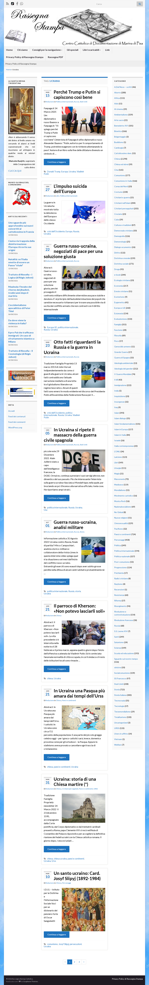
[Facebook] (17, 3)
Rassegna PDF (55, 57)
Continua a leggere (56, 162)
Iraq (116, 407)
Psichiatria (119, 573)
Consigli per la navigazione (46, 49)
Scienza (117, 648)
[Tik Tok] (12, 3)
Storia (82, 532)
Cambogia (118, 147)
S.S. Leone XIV (120, 631)
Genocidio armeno (122, 346)
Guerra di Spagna (122, 357)
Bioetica (118, 131)
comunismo (52, 944)
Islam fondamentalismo (124, 424)
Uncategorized (121, 722)
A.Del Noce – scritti (123, 87)
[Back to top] (142, 978)
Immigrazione (120, 385)
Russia (76, 102)
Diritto (117, 252)
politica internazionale (68, 327)
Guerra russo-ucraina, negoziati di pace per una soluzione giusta (73, 251)
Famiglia (117, 324)
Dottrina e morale (122, 258)
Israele (117, 440)
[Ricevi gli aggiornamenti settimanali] (21, 3)
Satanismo (119, 642)
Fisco (116, 341)
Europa (64, 171)
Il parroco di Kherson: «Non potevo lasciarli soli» (79, 608)
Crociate (118, 214)
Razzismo (118, 584)
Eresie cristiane (121, 291)
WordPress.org (15, 427)
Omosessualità (121, 523)
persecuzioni (76, 944)
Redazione (50, 102)
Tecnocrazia (119, 700)
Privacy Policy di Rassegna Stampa (24, 57)
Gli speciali (72, 49)
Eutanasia (118, 313)
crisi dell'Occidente (56, 231)
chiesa (50, 678)
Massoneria (119, 479)
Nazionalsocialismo (122, 506)
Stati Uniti (83, 102)
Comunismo (119, 175)
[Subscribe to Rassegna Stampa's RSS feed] (7, 3)
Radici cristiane (121, 578)
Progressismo (120, 567)
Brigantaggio (120, 136)
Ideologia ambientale (123, 363)
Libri (57, 196)
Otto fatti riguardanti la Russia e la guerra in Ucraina (72, 347)
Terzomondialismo (122, 711)
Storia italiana (120, 695)
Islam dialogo (120, 418)
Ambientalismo (121, 114)
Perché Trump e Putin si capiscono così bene (77, 94)
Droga (117, 269)
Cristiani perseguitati (70, 789)
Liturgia (117, 468)
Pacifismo (118, 529)
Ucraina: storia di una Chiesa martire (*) (75, 781)
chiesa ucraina (60, 858)
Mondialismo (120, 490)
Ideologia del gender (123, 368)
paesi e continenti (62, 767)
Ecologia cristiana (122, 280)
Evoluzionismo (120, 319)
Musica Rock (120, 501)
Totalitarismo (120, 717)
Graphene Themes (30, 981)
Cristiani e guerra (122, 197)
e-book (117, 274)
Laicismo (118, 457)
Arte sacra (119, 120)
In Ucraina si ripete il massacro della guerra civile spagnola (70, 435)
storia (78, 591)
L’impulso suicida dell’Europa (70, 188)
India (116, 390)
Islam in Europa (121, 429)
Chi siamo (22, 49)
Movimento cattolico (123, 495)
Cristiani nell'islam (122, 203)
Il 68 (116, 379)
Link (107, 49)
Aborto (117, 92)
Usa (45, 510)
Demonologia (120, 241)
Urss (54, 861)
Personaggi (66, 883)
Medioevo (118, 484)
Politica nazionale (122, 556)
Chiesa (58, 615)
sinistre (117, 667)
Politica (117, 545)
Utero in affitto (121, 733)
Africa (117, 98)
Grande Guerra (121, 352)
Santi (116, 636)
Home (9, 49)
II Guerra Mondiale (122, 374)
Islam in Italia (120, 435)
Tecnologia (119, 706)
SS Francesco (120, 678)
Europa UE (52, 327)
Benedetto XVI (121, 125)
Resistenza (119, 595)
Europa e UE (119, 308)
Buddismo (118, 142)
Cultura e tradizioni (122, 225)
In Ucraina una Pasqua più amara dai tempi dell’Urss (79, 693)
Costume (118, 192)
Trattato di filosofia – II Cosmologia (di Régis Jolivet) (20, 353)
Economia (118, 286)
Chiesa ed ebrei (121, 164)
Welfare (117, 744)
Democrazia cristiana (123, 230)
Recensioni (119, 589)
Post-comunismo (122, 562)
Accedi (11, 411)
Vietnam (118, 739)
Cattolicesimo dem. (123, 153)
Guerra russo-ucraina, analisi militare (75, 524)
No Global (118, 512)
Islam (116, 413)
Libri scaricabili (91, 49)
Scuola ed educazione (124, 653)
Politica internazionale (64, 102)
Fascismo (118, 330)
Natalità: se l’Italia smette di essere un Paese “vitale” (18, 262)
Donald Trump (53, 171)
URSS (96, 789)
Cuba (116, 219)
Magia (117, 473)
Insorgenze (119, 402)
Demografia (119, 236)
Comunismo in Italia (123, 181)
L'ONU (117, 451)
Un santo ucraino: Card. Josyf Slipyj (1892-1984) (77, 875)
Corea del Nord (121, 186)
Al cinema (118, 109)
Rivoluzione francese (123, 620)
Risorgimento (120, 606)
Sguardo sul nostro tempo (126, 659)
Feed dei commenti (16, 422)
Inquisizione (119, 396)
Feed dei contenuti (16, 416)
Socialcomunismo (122, 673)
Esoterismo (119, 297)
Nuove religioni (121, 517)
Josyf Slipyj (64, 944)
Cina (116, 170)
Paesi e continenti (69, 700)
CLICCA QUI (14, 170)
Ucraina (72, 171)
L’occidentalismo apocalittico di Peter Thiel (19, 308)
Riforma (117, 600)
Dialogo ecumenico (122, 247)
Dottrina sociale (121, 263)
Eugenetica (119, 302)
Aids (116, 103)
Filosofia (118, 335)
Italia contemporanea (124, 446)
